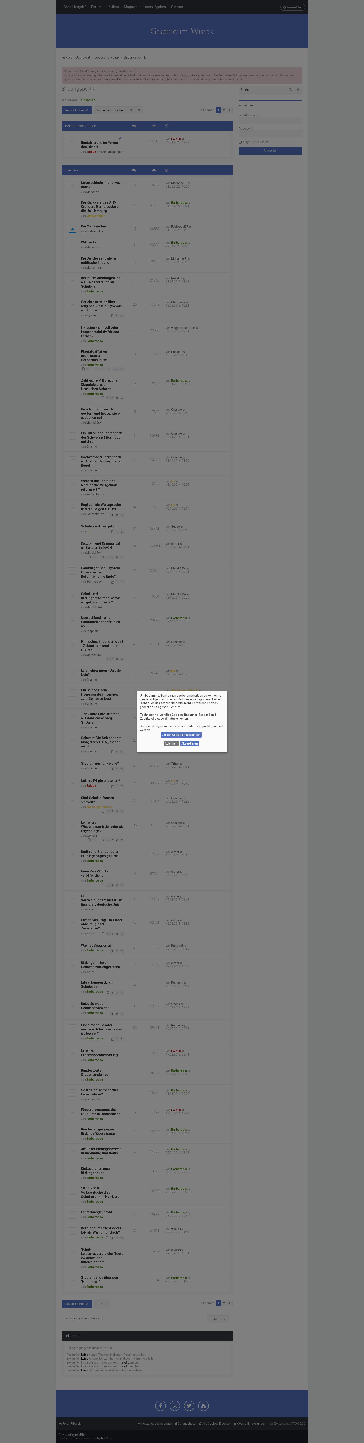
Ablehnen (171, 743)
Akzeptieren (189, 743)
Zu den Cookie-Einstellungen (181, 734)
